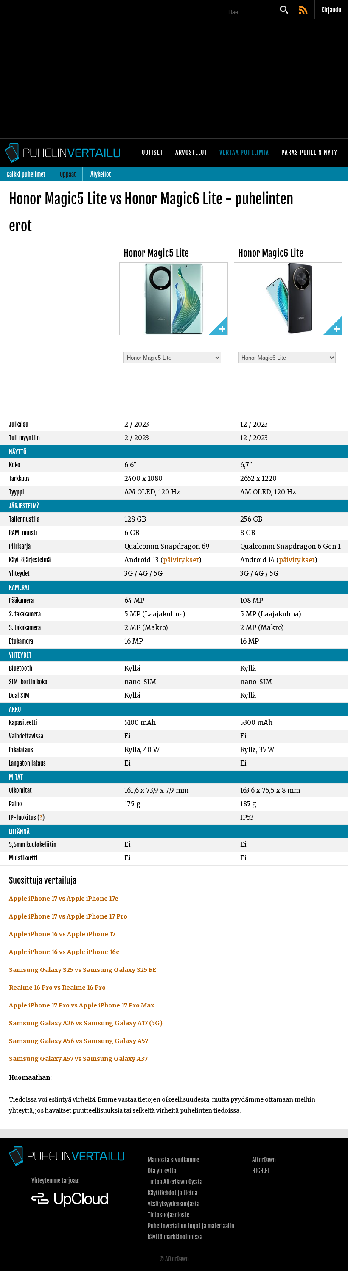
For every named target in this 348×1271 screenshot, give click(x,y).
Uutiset (152, 152)
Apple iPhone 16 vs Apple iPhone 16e (64, 952)
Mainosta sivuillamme (173, 1159)
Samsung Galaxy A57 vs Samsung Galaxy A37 (78, 1059)
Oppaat (68, 174)
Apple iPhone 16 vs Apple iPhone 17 (62, 934)
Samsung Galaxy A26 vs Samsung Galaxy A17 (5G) (86, 1023)
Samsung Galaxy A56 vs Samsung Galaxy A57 (78, 1041)
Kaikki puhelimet (25, 174)
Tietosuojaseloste (168, 1214)
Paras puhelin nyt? (309, 152)
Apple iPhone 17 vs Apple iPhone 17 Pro (68, 916)
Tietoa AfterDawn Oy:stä (175, 1181)
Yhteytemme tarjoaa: (55, 1180)
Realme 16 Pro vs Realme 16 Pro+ (59, 987)
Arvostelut (191, 152)
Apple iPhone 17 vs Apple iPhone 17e (63, 898)
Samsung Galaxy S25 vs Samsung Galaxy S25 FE (82, 970)
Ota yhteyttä (162, 1170)
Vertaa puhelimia (244, 152)
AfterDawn (264, 1159)
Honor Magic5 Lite (156, 253)
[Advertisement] (174, 78)
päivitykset (181, 560)
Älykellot (100, 174)
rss (303, 10)
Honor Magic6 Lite (270, 253)
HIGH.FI (260, 1170)
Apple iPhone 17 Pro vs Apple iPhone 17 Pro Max (81, 1005)
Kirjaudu (331, 10)
